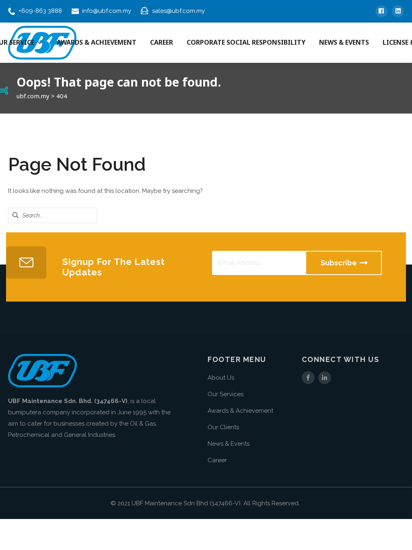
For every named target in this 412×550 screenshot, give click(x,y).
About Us (221, 377)
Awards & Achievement (240, 410)
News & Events (228, 443)
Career (217, 460)
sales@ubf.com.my (178, 10)
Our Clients (223, 427)
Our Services (225, 394)
